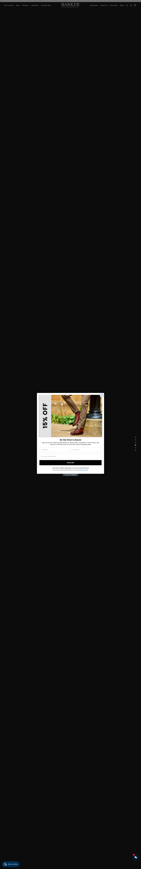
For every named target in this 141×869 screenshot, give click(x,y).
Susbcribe (70, 462)
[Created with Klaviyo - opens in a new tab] (70, 475)
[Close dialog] (101, 395)
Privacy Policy (81, 470)
